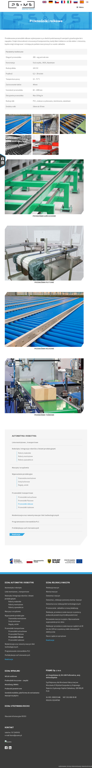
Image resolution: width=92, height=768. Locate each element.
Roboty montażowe (25, 456)
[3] (18, 145)
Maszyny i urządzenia (20, 467)
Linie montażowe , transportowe (25, 442)
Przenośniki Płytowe (25, 500)
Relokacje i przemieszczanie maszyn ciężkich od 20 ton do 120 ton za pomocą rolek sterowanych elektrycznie (64, 629)
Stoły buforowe (24, 482)
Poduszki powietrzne (13, 688)
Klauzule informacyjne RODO (15, 716)
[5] (46, 145)
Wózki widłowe (11, 676)
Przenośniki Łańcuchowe (27, 497)
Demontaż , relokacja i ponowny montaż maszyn (64, 600)
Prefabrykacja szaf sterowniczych (25, 528)
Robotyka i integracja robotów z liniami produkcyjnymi (34, 449)
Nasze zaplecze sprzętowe (56, 636)
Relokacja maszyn (52, 587)
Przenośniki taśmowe (26, 507)
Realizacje (16, 534)
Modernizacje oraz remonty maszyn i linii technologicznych (35, 515)
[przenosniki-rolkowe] (18, 124)
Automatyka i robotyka (24, 435)
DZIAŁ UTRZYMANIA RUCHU (17, 706)
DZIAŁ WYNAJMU (12, 670)
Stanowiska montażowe (27, 478)
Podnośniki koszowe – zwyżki (16, 680)
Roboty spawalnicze (25, 460)
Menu (81, 7)
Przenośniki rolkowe (25, 504)
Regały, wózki (23, 485)
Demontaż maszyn (53, 596)
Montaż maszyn (52, 592)
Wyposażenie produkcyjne (22, 474)
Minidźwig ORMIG (11, 684)
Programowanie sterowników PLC (25, 522)
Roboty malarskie (24, 453)
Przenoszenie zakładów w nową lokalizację (62, 608)
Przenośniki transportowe (22, 493)
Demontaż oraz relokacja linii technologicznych (63, 604)
